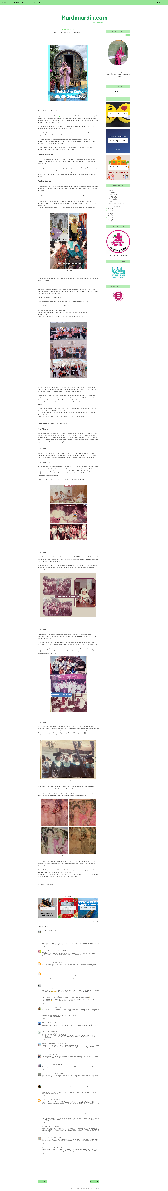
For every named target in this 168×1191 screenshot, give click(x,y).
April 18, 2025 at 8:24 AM (54, 1137)
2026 (109, 189)
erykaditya (44, 1031)
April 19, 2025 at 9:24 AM (56, 1147)
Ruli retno (44, 1054)
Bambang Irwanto (46, 1073)
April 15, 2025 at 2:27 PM (64, 950)
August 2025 (113, 196)
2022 (109, 212)
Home (4, 2)
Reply (43, 934)
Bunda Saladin (45, 1064)
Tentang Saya (14, 2)
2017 (109, 221)
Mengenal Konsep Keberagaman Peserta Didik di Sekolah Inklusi (118, 167)
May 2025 (112, 199)
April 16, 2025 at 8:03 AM (55, 972)
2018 (109, 219)
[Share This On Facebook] (93, 922)
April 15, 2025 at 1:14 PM (55, 938)
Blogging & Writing (68, 29)
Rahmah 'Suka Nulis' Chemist (49, 950)
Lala (43, 1111)
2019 (109, 217)
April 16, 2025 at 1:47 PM (57, 1007)
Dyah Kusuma (45, 1147)
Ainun (43, 1084)
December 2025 (114, 192)
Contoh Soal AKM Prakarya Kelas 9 (118, 141)
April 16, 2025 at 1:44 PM (63, 984)
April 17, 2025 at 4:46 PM (54, 1054)
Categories (37, 2)
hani (43, 930)
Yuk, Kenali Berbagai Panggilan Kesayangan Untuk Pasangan (118, 114)
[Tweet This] (96, 922)
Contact (26, 2)
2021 (109, 214)
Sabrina (44, 1126)
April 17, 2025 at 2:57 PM (59, 1043)
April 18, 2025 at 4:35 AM (54, 1099)
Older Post (94, 1181)
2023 (109, 210)
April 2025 (112, 201)
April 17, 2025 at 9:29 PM (52, 1084)
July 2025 (112, 198)
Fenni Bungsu (45, 1022)
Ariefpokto (44, 1099)
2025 (109, 191)
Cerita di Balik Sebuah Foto (116, 203)
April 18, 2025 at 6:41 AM (52, 1126)
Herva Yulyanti (46, 962)
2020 (109, 215)
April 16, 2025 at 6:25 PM (56, 1022)
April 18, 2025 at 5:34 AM (51, 1111)
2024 (109, 208)
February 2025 (114, 205)
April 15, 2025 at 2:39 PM (56, 962)
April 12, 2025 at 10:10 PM (51, 930)
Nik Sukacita (45, 938)
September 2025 (114, 194)
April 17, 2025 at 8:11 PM (58, 1073)
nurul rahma (45, 972)
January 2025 (113, 206)
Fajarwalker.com (46, 1007)
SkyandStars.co (95, 1188)
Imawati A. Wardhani (47, 1043)
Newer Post (42, 1181)
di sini (70, 442)
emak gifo (59, 116)
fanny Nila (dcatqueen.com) (49, 984)
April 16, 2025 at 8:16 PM (54, 1031)
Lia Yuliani (45, 1137)
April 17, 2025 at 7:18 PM (56, 1064)
